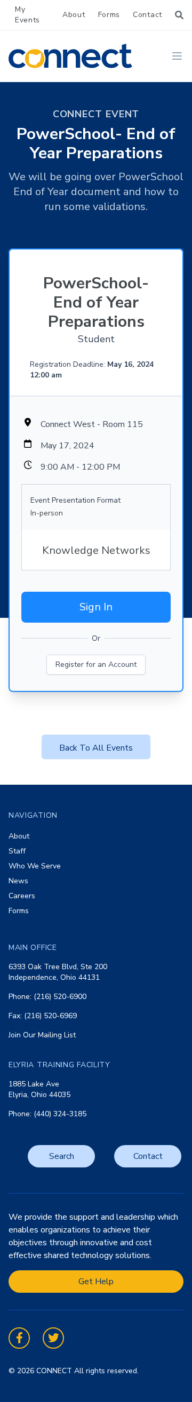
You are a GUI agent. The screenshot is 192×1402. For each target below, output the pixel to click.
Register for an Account (96, 664)
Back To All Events (96, 748)
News (18, 881)
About (73, 15)
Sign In (96, 607)
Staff (17, 851)
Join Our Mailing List (42, 1035)
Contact (147, 15)
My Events (27, 14)
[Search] (179, 15)
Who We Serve (35, 866)
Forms (109, 15)
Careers (22, 896)
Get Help (96, 1281)
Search (61, 1156)
